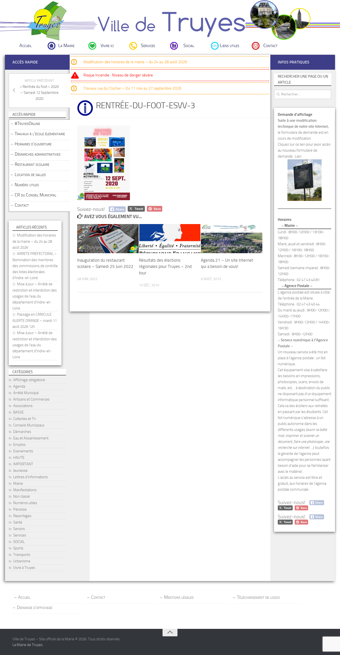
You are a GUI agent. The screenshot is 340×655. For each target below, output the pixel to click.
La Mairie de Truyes (27, 645)
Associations (23, 406)
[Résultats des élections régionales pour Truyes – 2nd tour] (169, 238)
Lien (298, 156)
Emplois (19, 444)
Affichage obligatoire (29, 380)
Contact (270, 45)
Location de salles (30, 174)
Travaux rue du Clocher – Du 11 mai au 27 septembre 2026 (132, 88)
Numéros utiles (25, 503)
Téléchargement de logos (258, 597)
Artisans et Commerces (31, 399)
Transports (21, 554)
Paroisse (20, 509)
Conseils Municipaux (29, 425)
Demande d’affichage (34, 607)
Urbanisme (21, 561)
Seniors (19, 529)
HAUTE (18, 457)
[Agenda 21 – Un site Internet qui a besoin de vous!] (231, 238)
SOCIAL (19, 541)
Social (188, 45)
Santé (17, 522)
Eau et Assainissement (31, 438)
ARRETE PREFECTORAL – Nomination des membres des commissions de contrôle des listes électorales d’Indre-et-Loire (35, 265)
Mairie (18, 483)
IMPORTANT (23, 464)
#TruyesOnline (27, 123)
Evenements (23, 451)
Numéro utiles (27, 184)
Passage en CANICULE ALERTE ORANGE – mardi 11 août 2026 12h (34, 320)
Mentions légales (179, 597)
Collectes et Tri (24, 419)
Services (148, 45)
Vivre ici (107, 45)
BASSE (18, 412)
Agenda (19, 386)
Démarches (22, 431)
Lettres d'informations (30, 477)
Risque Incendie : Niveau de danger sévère (118, 75)
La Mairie (66, 45)
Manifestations (25, 490)
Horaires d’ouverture (33, 144)
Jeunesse (20, 470)
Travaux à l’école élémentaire (40, 133)
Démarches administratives (37, 154)
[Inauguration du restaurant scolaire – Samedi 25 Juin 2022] (108, 238)
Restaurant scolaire (32, 164)
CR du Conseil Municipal (35, 195)
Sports (18, 548)
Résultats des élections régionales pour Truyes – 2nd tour (165, 266)
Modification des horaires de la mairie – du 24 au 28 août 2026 (135, 62)
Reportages (22, 516)
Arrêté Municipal (26, 393)
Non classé (21, 496)
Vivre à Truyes (24, 567)
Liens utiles (229, 45)
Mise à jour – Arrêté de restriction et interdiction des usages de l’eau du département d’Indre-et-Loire (34, 296)
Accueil (25, 45)
